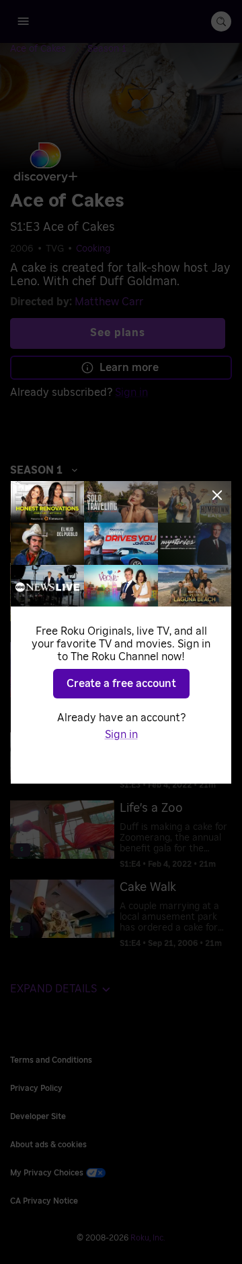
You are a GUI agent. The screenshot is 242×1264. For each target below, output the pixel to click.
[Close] (217, 495)
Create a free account (121, 683)
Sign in (121, 734)
